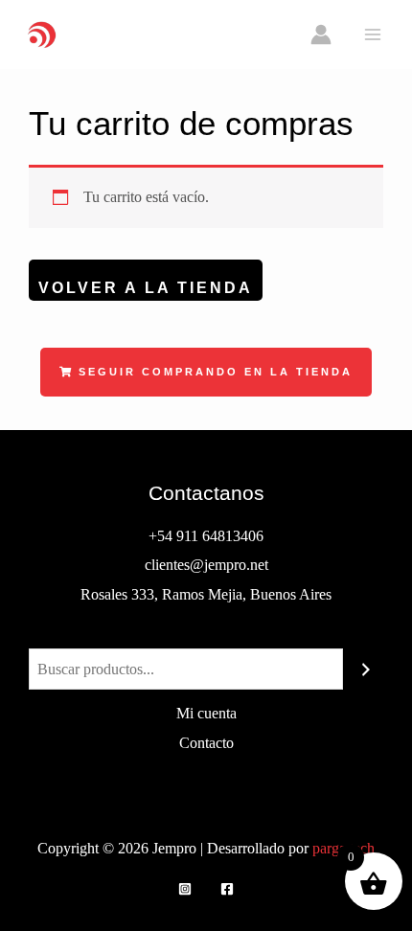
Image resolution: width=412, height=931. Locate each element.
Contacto (206, 743)
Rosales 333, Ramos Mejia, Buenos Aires (206, 594)
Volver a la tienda (145, 287)
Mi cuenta (206, 713)
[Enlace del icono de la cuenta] (321, 34)
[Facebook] (227, 889)
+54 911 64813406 (206, 536)
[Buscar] (366, 669)
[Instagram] (185, 889)
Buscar (206, 633)
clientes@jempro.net (206, 565)
